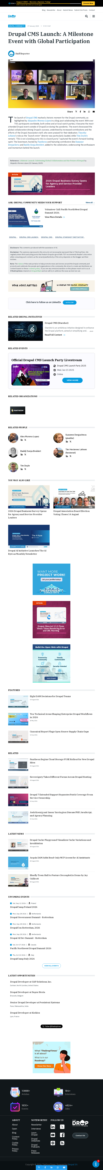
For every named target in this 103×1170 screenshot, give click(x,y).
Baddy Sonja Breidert (34, 145)
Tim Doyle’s (82, 135)
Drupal (12, 237)
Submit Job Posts (80, 10)
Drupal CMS (32, 117)
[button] (72, 111)
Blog (43, 10)
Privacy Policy (15, 1150)
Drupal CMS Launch (28, 237)
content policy (34, 268)
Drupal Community (16, 26)
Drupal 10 (72, 1164)
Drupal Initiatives (35, 1139)
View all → (90, 202)
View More (72, 380)
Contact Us (80, 1135)
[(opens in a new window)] (12, 3)
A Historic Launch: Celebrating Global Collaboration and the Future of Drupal (51, 160)
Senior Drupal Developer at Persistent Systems (35, 1002)
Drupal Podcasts (35, 1146)
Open (14, 1128)
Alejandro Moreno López (39, 120)
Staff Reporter (22, 53)
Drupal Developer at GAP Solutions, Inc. (31, 981)
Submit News (68, 10)
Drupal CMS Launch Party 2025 (71, 365)
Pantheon (42, 142)
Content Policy (15, 1137)
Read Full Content (53, 335)
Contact (92, 10)
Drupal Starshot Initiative (69, 237)
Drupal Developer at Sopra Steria (27, 992)
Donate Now (88, 3)
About (59, 10)
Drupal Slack (36, 271)
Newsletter (51, 10)
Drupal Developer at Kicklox (25, 1012)
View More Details (53, 217)
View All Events (51, 966)
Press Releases (35, 1152)
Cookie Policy (15, 1143)
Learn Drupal (34, 1133)
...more (91, 331)
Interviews (36, 1128)
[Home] (12, 16)
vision (20, 264)
